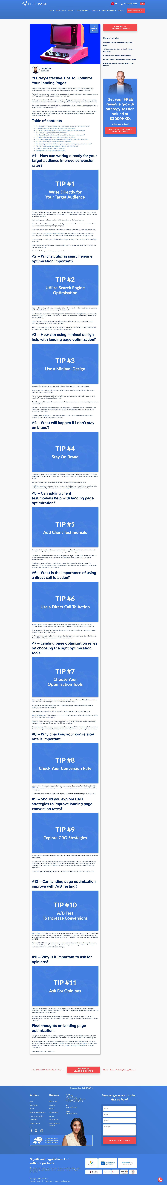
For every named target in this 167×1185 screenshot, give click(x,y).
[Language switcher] (114, 3)
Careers (51, 1109)
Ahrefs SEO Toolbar (38, 715)
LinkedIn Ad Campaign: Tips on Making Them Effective (118, 64)
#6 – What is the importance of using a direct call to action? (55, 137)
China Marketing (108, 10)
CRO (33, 788)
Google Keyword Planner (54, 233)
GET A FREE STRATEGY (136, 10)
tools (33, 702)
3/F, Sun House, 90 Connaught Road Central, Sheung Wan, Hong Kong (75, 1099)
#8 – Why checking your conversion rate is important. (54, 142)
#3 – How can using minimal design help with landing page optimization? (60, 130)
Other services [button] (82, 10)
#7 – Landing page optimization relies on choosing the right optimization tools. (62, 139)
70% (33, 321)
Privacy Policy (48, 1181)
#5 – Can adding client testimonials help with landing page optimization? (60, 135)
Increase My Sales (119, 1140)
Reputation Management (37, 1112)
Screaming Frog (37, 727)
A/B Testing (36, 933)
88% (65, 558)
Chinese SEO (34, 1120)
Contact (121, 10)
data (83, 945)
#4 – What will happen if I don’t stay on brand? (51, 133)
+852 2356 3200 (71, 1107)
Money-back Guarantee (62, 1181)
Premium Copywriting (36, 1116)
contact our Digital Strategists (75, 1045)
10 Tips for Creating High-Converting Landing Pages (118, 44)
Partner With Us (35, 1123)
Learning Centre (54, 1120)
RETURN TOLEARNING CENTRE (120, 27)
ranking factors (81, 314)
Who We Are (53, 1101)
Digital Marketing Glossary (54, 1124)
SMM (85, 1043)
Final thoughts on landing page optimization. (51, 150)
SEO (51, 10)
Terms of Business (35, 1181)
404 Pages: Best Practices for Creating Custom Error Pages (118, 50)
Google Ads (60, 10)
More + (32, 1127)
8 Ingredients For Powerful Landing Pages (117, 55)
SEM (61, 1043)
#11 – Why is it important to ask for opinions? (50, 148)
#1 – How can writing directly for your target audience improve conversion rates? (63, 126)
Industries (52, 1105)
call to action (37, 624)
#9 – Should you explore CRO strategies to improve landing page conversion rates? (64, 144)
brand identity (40, 486)
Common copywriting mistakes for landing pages (119, 59)
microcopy (65, 488)
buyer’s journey (50, 865)
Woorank (35, 721)
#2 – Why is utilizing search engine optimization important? (56, 128)
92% (81, 556)
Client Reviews (53, 1112)
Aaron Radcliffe (46, 68)
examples (46, 415)
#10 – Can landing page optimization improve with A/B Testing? (57, 146)
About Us (95, 10)
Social (70, 10)
